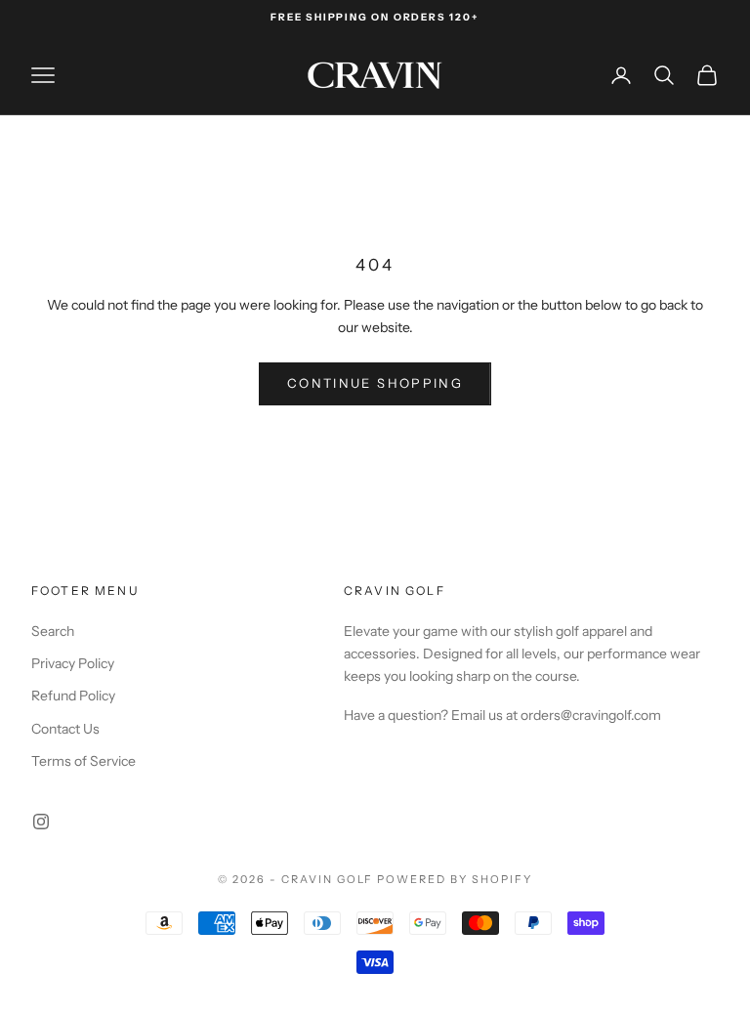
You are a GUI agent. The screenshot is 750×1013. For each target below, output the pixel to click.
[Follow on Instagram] (41, 821)
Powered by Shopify (454, 879)
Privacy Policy (72, 663)
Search (52, 631)
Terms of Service (83, 761)
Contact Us (65, 729)
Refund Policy (73, 695)
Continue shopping (375, 383)
